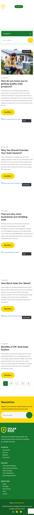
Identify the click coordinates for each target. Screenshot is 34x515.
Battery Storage (7, 470)
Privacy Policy (20, 509)
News (4, 491)
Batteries (5, 455)
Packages (5, 486)
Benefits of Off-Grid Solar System (14, 348)
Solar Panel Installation (9, 465)
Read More (7, 112)
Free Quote (19, 6)
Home (14, 19)
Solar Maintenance (8, 473)
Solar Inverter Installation (10, 468)
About (4, 484)
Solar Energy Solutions (9, 475)
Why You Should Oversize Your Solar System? (14, 151)
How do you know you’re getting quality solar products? (14, 83)
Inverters (5, 452)
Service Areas (7, 489)
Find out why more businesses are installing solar (14, 217)
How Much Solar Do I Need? (16, 283)
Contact (5, 494)
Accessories (6, 457)
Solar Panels (6, 450)
